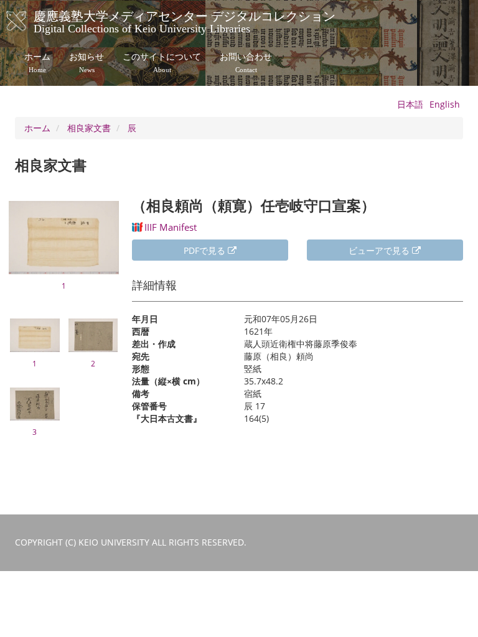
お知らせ (86, 62)
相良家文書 (89, 128)
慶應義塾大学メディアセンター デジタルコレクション (184, 20)
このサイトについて (162, 62)
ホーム (37, 62)
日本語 (410, 104)
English (444, 104)
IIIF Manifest (170, 227)
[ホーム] (29, 21)
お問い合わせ (246, 62)
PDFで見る (206, 250)
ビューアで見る (380, 250)
